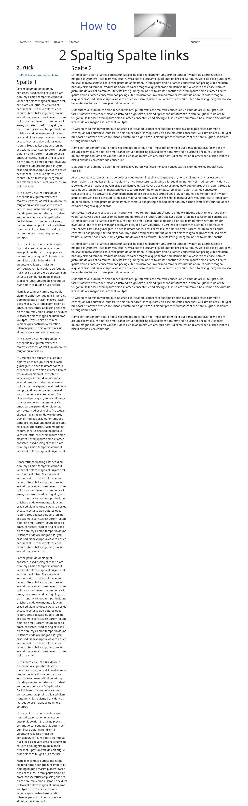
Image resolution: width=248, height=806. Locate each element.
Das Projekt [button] (41, 42)
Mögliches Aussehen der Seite (38, 75)
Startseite (25, 42)
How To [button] (59, 42)
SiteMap (74, 42)
